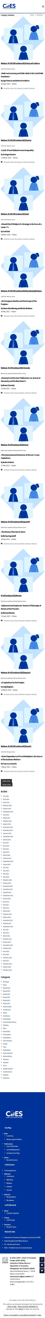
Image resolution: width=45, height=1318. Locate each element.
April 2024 (6, 852)
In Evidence (6, 1016)
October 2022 (7, 892)
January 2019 (7, 967)
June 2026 (6, 799)
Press (4, 1047)
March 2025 (6, 818)
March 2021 (6, 936)
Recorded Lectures (12, 1160)
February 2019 (7, 963)
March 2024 (6, 855)
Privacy (6, 1315)
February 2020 (7, 957)
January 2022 (7, 917)
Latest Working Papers (9, 1022)
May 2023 (6, 873)
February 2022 (7, 914)
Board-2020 (6, 991)
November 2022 (8, 889)
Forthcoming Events (10, 1170)
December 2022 (8, 886)
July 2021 (6, 929)
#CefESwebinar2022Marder (11, 595)
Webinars (32, 88)
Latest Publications (12, 1146)
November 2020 (8, 945)
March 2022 (6, 911)
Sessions (5, 1062)
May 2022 (6, 904)
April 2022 (6, 908)
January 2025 (7, 824)
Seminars (26, 88)
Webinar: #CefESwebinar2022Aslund (14, 445)
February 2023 (7, 880)
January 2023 (7, 883)
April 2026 (6, 802)
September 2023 (8, 861)
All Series (7, 1194)
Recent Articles (7, 1056)
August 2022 (7, 898)
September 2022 (8, 895)
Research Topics (11, 1227)
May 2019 (6, 960)
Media (6, 1158)
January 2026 (7, 808)
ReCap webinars (19, 393)
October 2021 (7, 923)
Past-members (7, 1040)
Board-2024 (6, 1003)
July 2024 (6, 842)
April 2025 (6, 814)
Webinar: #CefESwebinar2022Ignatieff (15, 522)
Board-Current (7, 1006)
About (6, 1211)
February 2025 (7, 821)
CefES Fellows (11, 1220)
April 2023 (6, 877)
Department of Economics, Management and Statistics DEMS (22, 1237)
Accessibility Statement (28, 1315)
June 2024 (6, 845)
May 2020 (6, 954)
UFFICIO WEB (11, 1307)
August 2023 (7, 864)
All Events (7, 88)
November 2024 (8, 830)
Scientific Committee (13, 1213)
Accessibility (14, 1315)
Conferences (7, 1009)
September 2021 (8, 926)
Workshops (6, 1078)
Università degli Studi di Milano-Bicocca (16, 1241)
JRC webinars (18, 88)
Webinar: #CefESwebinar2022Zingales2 (15, 672)
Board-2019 (6, 988)
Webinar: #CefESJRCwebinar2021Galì (15, 214)
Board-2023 (6, 1000)
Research (7, 1225)
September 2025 (8, 811)
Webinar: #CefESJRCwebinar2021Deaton (16, 140)
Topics (5, 1065)
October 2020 (7, 948)
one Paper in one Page (13, 1153)
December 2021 (8, 920)
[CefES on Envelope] (42, 1270)
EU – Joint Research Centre (12, 1244)
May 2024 (6, 849)
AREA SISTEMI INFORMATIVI (28, 1307)
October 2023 (7, 858)
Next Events (6, 1031)
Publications (6, 1050)
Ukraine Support (8, 1068)
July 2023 (6, 867)
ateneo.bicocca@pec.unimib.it (20, 1276)
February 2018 (7, 970)
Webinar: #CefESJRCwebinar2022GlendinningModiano (21, 291)
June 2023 (6, 870)
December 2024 (8, 827)
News (4, 1028)
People (5, 1043)
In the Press (10, 1136)
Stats (39, 1315)
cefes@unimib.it (20, 1282)
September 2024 (8, 836)
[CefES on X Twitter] (42, 1259)
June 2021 (6, 932)
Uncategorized (7, 1071)
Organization (7, 1034)
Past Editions (7, 1037)
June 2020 (6, 951)
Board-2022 (6, 997)
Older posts (6, 781)
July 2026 (6, 796)
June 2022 (6, 901)
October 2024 (7, 833)
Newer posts (7, 785)
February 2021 (7, 939)
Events (12, 88)
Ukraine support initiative (14, 1139)
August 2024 (7, 839)
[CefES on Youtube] (42, 1265)
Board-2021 (6, 994)
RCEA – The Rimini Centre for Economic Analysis (18, 1248)
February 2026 (7, 805)
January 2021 (7, 942)
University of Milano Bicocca (20, 1263)
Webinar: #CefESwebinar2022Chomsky (15, 368)
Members (6, 1025)
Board (5, 985)
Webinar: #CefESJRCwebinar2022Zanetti (16, 746)
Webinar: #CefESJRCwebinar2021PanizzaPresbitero (20, 63)
